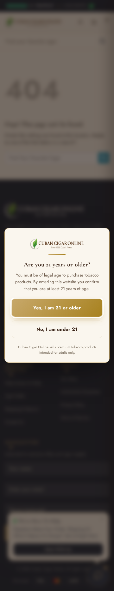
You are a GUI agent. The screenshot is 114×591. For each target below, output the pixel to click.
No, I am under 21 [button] (57, 329)
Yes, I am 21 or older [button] (57, 308)
